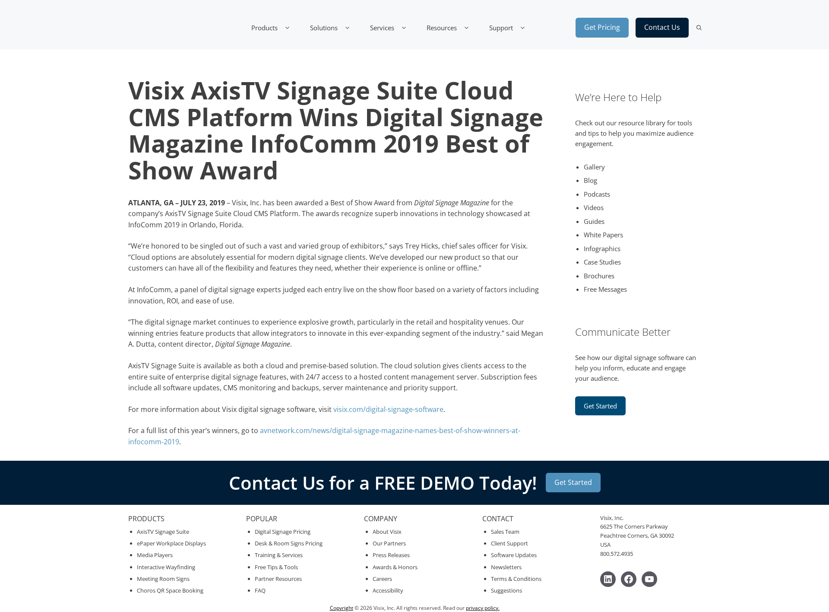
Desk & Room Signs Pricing (289, 543)
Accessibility (388, 590)
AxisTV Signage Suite (163, 532)
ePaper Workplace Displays (171, 543)
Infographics (602, 248)
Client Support (509, 543)
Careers (382, 579)
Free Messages (605, 289)
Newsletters (506, 567)
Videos (594, 207)
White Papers (603, 234)
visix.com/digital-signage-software (387, 409)
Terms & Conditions (516, 579)
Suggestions (506, 590)
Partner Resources (278, 579)
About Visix (387, 532)
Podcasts (597, 194)
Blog (590, 180)
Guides (594, 221)
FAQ (260, 590)
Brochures (599, 275)
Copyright (341, 608)
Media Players (155, 555)
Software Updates (514, 555)
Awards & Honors (395, 567)
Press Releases (391, 555)
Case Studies (602, 262)
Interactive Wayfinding (166, 567)
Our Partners (389, 543)
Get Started (600, 406)
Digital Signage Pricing (282, 532)
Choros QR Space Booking (170, 590)
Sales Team (505, 532)
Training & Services (279, 555)
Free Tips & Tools (276, 567)
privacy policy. (483, 608)
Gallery (594, 167)
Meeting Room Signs (163, 579)
